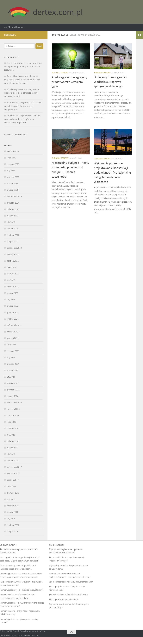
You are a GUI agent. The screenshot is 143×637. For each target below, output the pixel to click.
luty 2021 (11, 377)
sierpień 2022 (13, 261)
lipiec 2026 (11, 157)
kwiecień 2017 (13, 505)
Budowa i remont (60, 73)
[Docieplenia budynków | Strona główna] (44, 12)
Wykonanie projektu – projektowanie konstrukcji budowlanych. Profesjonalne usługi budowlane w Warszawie (112, 173)
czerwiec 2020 (13, 428)
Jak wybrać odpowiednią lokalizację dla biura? (68, 594)
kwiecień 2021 (13, 364)
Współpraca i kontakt (14, 27)
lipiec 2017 (11, 486)
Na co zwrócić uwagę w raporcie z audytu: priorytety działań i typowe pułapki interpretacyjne (23, 106)
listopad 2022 (12, 241)
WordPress (12, 635)
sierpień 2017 (13, 480)
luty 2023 (11, 222)
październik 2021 (14, 325)
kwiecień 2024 (13, 203)
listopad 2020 (12, 396)
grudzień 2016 (13, 525)
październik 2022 (14, 248)
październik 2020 (14, 402)
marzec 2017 (12, 512)
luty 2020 (11, 454)
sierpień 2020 (13, 415)
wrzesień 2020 (13, 409)
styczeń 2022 (12, 306)
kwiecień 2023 (13, 209)
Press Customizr (31, 635)
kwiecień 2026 (13, 177)
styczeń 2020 (12, 460)
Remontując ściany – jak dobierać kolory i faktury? (21, 590)
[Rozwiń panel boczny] (139, 35)
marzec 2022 (12, 293)
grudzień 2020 (13, 389)
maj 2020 (11, 435)
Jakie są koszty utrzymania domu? (64, 599)
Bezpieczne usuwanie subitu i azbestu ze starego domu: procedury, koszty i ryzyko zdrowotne (23, 66)
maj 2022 (11, 280)
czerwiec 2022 (13, 273)
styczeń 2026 (12, 190)
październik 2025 (14, 196)
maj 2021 (11, 357)
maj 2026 (11, 170)
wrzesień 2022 (13, 254)
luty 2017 (11, 518)
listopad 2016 (12, 531)
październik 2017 (14, 467)
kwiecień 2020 (13, 441)
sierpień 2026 (13, 151)
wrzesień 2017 (13, 473)
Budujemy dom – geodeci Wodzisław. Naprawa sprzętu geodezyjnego (110, 81)
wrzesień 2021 (13, 331)
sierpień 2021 (13, 338)
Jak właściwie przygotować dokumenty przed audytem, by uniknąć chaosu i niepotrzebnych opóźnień (22, 119)
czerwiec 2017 (13, 493)
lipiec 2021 (11, 344)
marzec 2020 (12, 447)
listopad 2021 (12, 319)
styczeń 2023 (12, 228)
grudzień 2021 (13, 312)
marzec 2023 (12, 215)
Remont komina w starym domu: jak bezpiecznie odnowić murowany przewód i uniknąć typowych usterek (22, 79)
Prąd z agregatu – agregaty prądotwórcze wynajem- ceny (69, 82)
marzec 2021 (12, 370)
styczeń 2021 (12, 383)
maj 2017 (11, 499)
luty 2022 (11, 299)
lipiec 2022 (11, 267)
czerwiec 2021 (13, 351)
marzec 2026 (12, 183)
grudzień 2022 (13, 235)
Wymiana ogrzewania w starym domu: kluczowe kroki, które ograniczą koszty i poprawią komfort (22, 93)
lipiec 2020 (11, 422)
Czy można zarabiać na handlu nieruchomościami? (71, 582)
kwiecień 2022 (13, 286)
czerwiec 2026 (13, 164)
